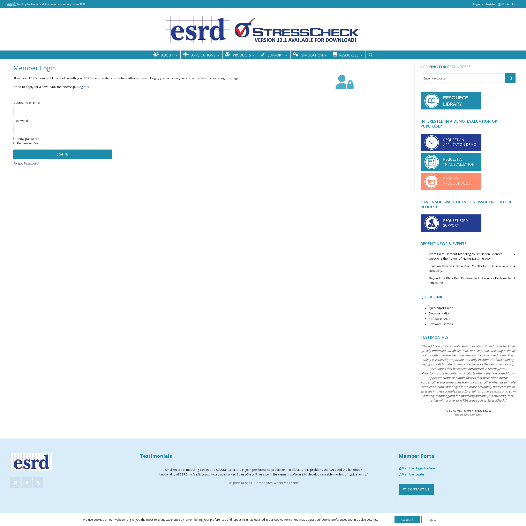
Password (20, 121)
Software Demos (441, 324)
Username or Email (26, 102)
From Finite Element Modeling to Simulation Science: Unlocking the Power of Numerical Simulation (465, 256)
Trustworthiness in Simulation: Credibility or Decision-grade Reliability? (470, 268)
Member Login (413, 474)
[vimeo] (27, 482)
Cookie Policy (283, 519)
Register (491, 4)
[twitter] (38, 482)
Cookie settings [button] (367, 519)
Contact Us (509, 4)
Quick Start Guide (441, 308)
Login (476, 4)
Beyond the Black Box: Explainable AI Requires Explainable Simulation (470, 280)
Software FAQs (439, 319)
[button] (510, 78)
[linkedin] (15, 482)
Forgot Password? (26, 163)
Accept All (407, 519)
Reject (432, 519)
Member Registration (418, 468)
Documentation (439, 313)
